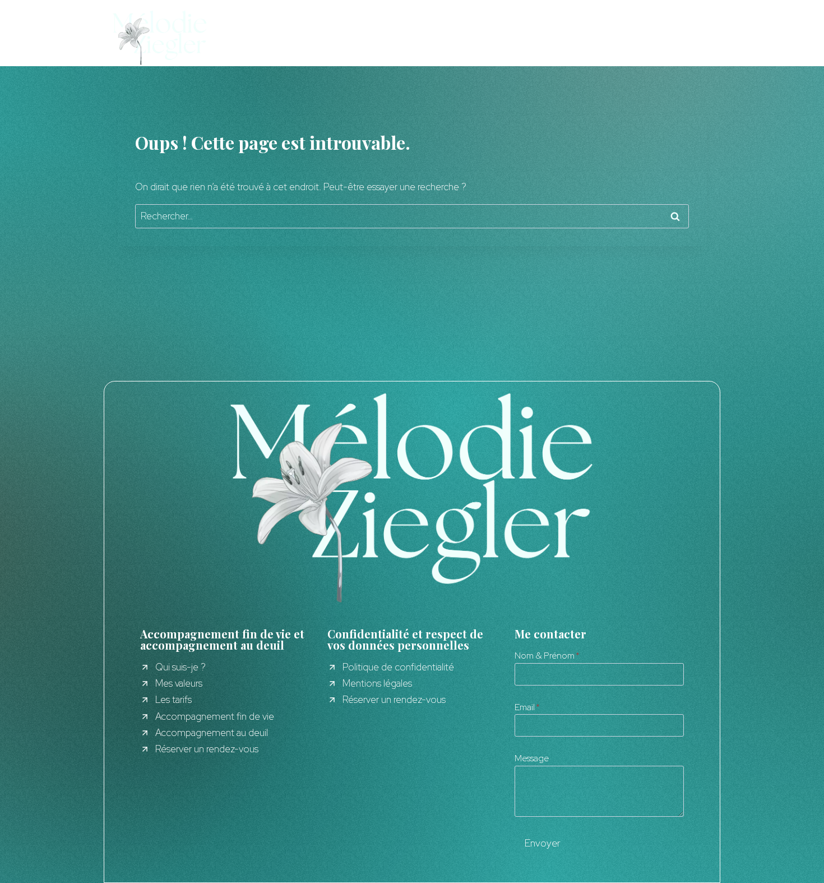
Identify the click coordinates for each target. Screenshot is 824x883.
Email (527, 707)
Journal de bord (524, 37)
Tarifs (381, 37)
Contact (439, 37)
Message (532, 758)
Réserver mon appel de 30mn (651, 36)
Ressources (315, 37)
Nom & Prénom (547, 655)
